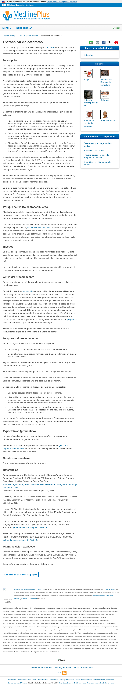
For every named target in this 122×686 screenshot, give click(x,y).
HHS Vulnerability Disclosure (103, 680)
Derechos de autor (24, 680)
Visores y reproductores (83, 680)
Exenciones (12, 680)
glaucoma (63, 445)
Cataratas (88, 55)
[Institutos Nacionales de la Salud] (4, 5)
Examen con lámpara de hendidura (106, 82)
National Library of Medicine (18, 683)
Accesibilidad (53, 680)
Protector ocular (107, 120)
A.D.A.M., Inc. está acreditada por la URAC (29, 589)
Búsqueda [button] (22, 28)
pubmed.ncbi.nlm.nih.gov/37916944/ (30, 527)
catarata (51, 47)
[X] (110, 42)
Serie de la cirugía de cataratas (89, 123)
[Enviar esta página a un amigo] (91, 42)
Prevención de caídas (94, 150)
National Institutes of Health (104, 683)
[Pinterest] (116, 42)
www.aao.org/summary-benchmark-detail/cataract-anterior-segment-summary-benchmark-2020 (40, 486)
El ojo (86, 79)
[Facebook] (104, 42)
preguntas (72, 319)
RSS (59, 672)
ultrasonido (27, 291)
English (116, 28)
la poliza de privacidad (29, 599)
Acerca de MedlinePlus (41, 667)
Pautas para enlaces (66, 680)
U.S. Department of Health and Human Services (76, 683)
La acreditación (110, 589)
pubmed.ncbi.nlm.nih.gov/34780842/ (20, 540)
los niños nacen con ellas (39, 227)
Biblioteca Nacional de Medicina (20, 5)
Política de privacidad (39, 680)
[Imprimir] (97, 42)
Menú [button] (5, 28)
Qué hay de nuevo (62, 667)
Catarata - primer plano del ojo (91, 103)
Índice (76, 667)
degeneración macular (13, 448)
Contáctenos (87, 667)
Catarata (104, 100)
